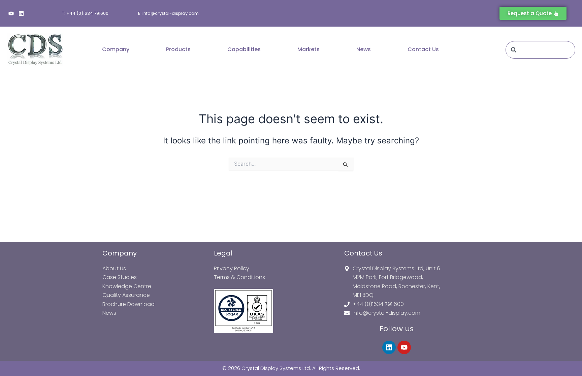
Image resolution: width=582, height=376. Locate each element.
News (363, 49)
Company (115, 49)
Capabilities (244, 49)
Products (178, 49)
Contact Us (423, 49)
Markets (308, 49)
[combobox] (540, 50)
